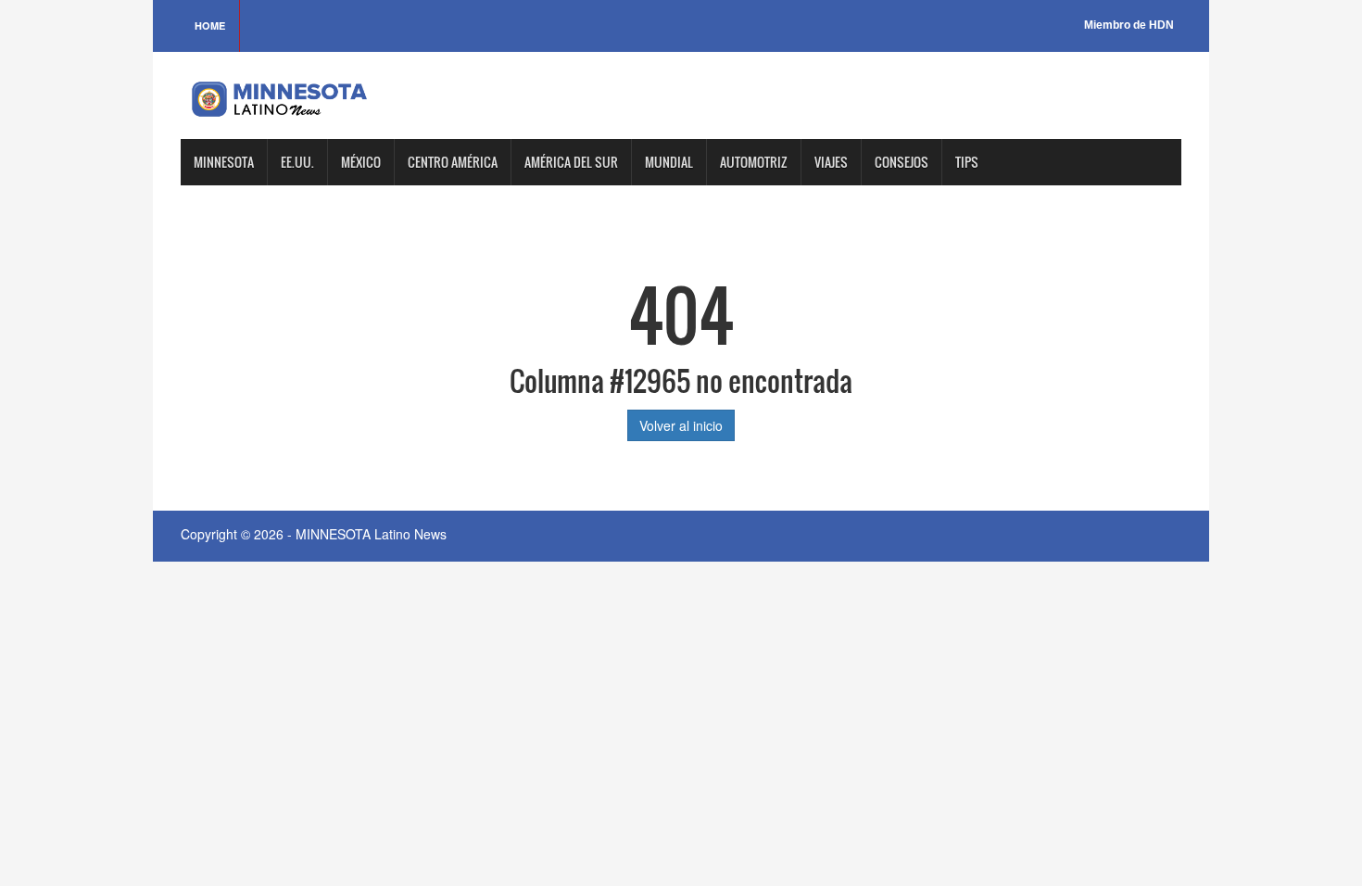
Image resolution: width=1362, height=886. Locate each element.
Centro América (453, 161)
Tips (966, 161)
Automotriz (754, 161)
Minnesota (224, 161)
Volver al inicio (681, 425)
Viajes (831, 161)
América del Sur (571, 161)
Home (210, 25)
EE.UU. (297, 161)
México (361, 161)
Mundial (669, 161)
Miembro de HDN (1129, 25)
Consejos (901, 161)
